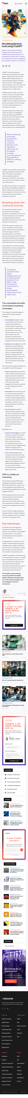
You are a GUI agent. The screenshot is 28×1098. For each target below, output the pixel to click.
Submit (21, 553)
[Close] (23, 539)
